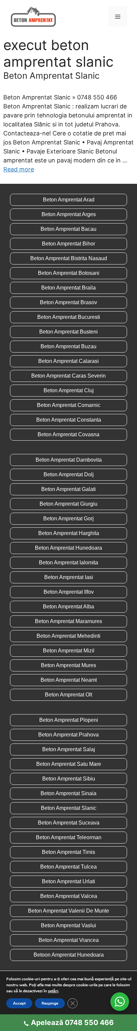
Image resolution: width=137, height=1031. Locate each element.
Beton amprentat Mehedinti (68, 636)
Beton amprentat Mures (68, 665)
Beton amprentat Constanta (68, 420)
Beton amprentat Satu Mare (68, 764)
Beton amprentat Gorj (68, 518)
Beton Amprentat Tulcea (68, 867)
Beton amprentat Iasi (68, 577)
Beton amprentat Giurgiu (68, 504)
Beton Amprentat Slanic (51, 75)
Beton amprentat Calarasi (68, 361)
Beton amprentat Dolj (69, 474)
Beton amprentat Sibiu (68, 779)
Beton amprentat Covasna (68, 434)
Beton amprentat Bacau (68, 229)
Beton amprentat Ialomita (68, 562)
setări (53, 991)
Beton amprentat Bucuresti (68, 317)
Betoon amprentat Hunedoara (69, 955)
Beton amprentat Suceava (68, 823)
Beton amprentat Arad (68, 199)
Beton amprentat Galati (68, 489)
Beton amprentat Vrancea (69, 940)
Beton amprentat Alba (68, 606)
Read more (18, 169)
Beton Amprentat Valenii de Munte (68, 911)
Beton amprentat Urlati (68, 881)
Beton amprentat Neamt (69, 680)
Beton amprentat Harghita (68, 533)
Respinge (50, 1003)
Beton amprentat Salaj (68, 749)
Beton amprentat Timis (68, 852)
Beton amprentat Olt (68, 694)
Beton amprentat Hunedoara (68, 548)
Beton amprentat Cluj (69, 390)
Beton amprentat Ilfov (69, 592)
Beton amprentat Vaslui (68, 925)
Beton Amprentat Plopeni (68, 720)
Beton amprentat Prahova (68, 734)
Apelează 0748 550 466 (72, 1022)
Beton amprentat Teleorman (68, 837)
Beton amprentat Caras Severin (68, 376)
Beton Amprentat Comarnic (68, 405)
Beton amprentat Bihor (68, 243)
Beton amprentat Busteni (68, 332)
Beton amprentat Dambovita (69, 460)
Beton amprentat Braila (68, 288)
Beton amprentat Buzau (68, 346)
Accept (19, 1003)
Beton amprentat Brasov (68, 302)
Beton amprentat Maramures (68, 621)
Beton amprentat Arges (69, 214)
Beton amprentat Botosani (68, 273)
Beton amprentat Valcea (68, 896)
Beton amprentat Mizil (68, 650)
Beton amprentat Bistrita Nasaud (68, 258)
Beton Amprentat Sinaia (68, 793)
